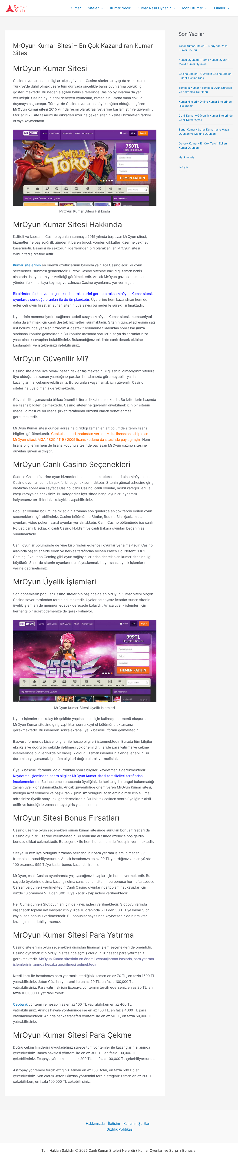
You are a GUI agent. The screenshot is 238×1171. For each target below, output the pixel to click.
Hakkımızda (186, 157)
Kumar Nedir (120, 8)
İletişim (183, 167)
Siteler (93, 8)
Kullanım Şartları (136, 1123)
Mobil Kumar (192, 8)
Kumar (75, 8)
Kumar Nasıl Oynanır (154, 8)
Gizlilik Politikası (119, 1129)
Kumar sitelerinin (27, 265)
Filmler (219, 8)
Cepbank (20, 1004)
